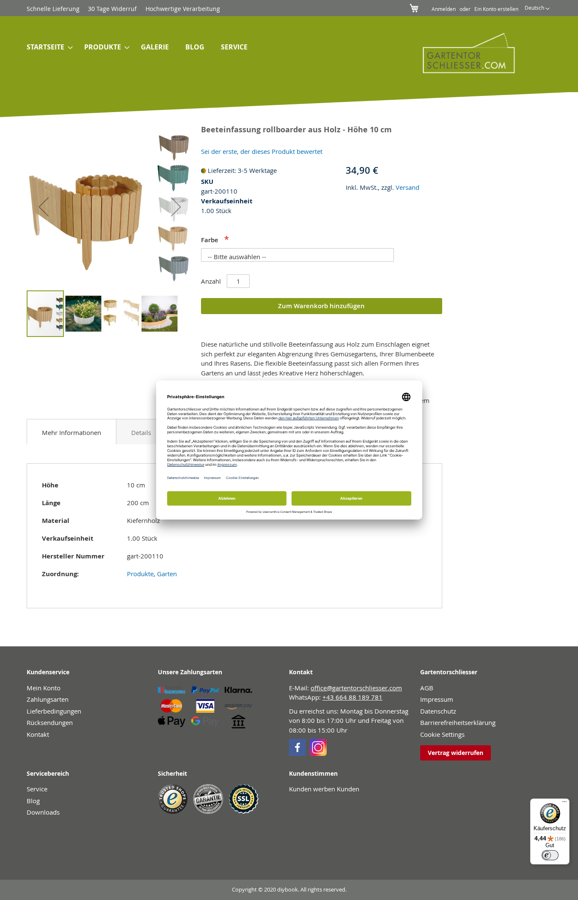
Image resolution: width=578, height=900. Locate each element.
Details (141, 432)
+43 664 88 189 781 (352, 697)
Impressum (436, 699)
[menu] (207, 47)
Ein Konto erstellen (496, 8)
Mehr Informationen (71, 432)
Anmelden (444, 8)
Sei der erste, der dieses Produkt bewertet (261, 151)
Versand (407, 187)
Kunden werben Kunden (324, 789)
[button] (537, 9)
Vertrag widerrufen (455, 753)
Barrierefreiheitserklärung (457, 722)
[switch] (550, 855)
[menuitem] (47, 47)
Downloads (43, 812)
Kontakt (38, 734)
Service (37, 789)
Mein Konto (44, 688)
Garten (167, 573)
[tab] (71, 431)
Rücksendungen (50, 722)
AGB (426, 688)
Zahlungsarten (48, 699)
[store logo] (463, 53)
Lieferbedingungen (54, 711)
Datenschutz (438, 711)
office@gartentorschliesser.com (356, 688)
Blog (33, 800)
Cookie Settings (442, 734)
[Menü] (564, 804)
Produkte (140, 573)
